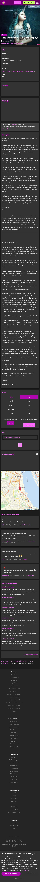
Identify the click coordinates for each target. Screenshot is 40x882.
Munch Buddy (5, 575)
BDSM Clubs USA (14, 779)
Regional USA (14, 754)
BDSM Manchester (14, 727)
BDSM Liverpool (14, 730)
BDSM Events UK (14, 746)
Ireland (18, 719)
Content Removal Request (14, 694)
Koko (14, 828)
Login (18, 3)
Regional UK (11, 719)
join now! (5, 129)
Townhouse (6, 41)
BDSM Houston (14, 771)
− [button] (3, 477)
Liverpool (31, 575)
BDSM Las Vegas (14, 762)
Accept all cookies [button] (11, 874)
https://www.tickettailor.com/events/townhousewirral (18, 71)
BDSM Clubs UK (14, 744)
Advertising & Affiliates (14, 705)
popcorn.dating (14, 825)
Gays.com (14, 822)
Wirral (12, 41)
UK (23, 41)
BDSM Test (14, 801)
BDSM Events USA (14, 782)
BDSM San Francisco (14, 765)
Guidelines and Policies (14, 688)
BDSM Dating (14, 807)
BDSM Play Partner (7, 541)
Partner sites (14, 820)
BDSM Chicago (14, 774)
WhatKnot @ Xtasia (8, 587)
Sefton (33, 541)
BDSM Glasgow (14, 732)
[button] (20, 879)
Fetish (14, 795)
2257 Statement (14, 697)
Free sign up (28, 3)
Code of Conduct (14, 691)
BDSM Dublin (14, 741)
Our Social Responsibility (14, 708)
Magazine (16, 677)
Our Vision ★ (19, 702)
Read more (26, 870)
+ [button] (3, 474)
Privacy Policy (14, 685)
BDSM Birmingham (14, 724)
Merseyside (18, 41)
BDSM (14, 792)
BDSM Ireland (14, 738)
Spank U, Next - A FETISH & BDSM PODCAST (14, 844)
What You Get (9, 702)
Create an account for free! (12, 437)
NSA (3, 525)
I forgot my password (14, 700)
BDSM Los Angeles (14, 760)
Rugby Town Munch (8, 628)
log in (14, 124)
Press (14, 711)
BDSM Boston (14, 768)
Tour (10, 677)
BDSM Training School (14, 812)
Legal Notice (14, 683)
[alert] (20, 866)
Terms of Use (14, 680)
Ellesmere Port (27, 525)
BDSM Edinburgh (14, 735)
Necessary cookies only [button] (30, 873)
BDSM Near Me (14, 809)
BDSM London (14, 721)
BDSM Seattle (14, 776)
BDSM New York (14, 757)
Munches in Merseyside (31, 654)
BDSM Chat (14, 804)
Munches (4, 35)
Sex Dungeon (14, 798)
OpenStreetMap (29, 509)
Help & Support (14, 674)
